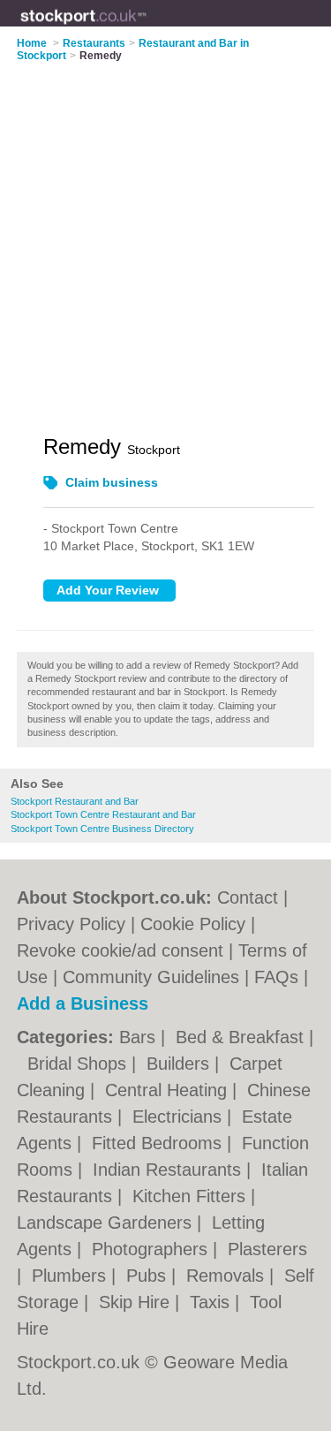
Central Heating (168, 1090)
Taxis (212, 1302)
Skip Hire (137, 1302)
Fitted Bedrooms (159, 1143)
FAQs (276, 977)
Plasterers (267, 1249)
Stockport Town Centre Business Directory (102, 828)
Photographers (152, 1249)
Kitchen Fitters (191, 1196)
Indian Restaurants (169, 1169)
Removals (227, 1275)
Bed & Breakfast (242, 1037)
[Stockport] (146, 27)
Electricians (179, 1116)
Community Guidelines (151, 977)
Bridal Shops (79, 1063)
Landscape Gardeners (107, 1222)
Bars (140, 1037)
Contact (247, 897)
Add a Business (82, 1003)
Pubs (148, 1275)
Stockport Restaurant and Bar (75, 801)
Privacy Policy (71, 924)
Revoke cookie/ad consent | (127, 950)
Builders (180, 1063)
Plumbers (71, 1275)
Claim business (111, 482)
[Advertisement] (165, 237)
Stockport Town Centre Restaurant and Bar (103, 814)
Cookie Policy (192, 924)
